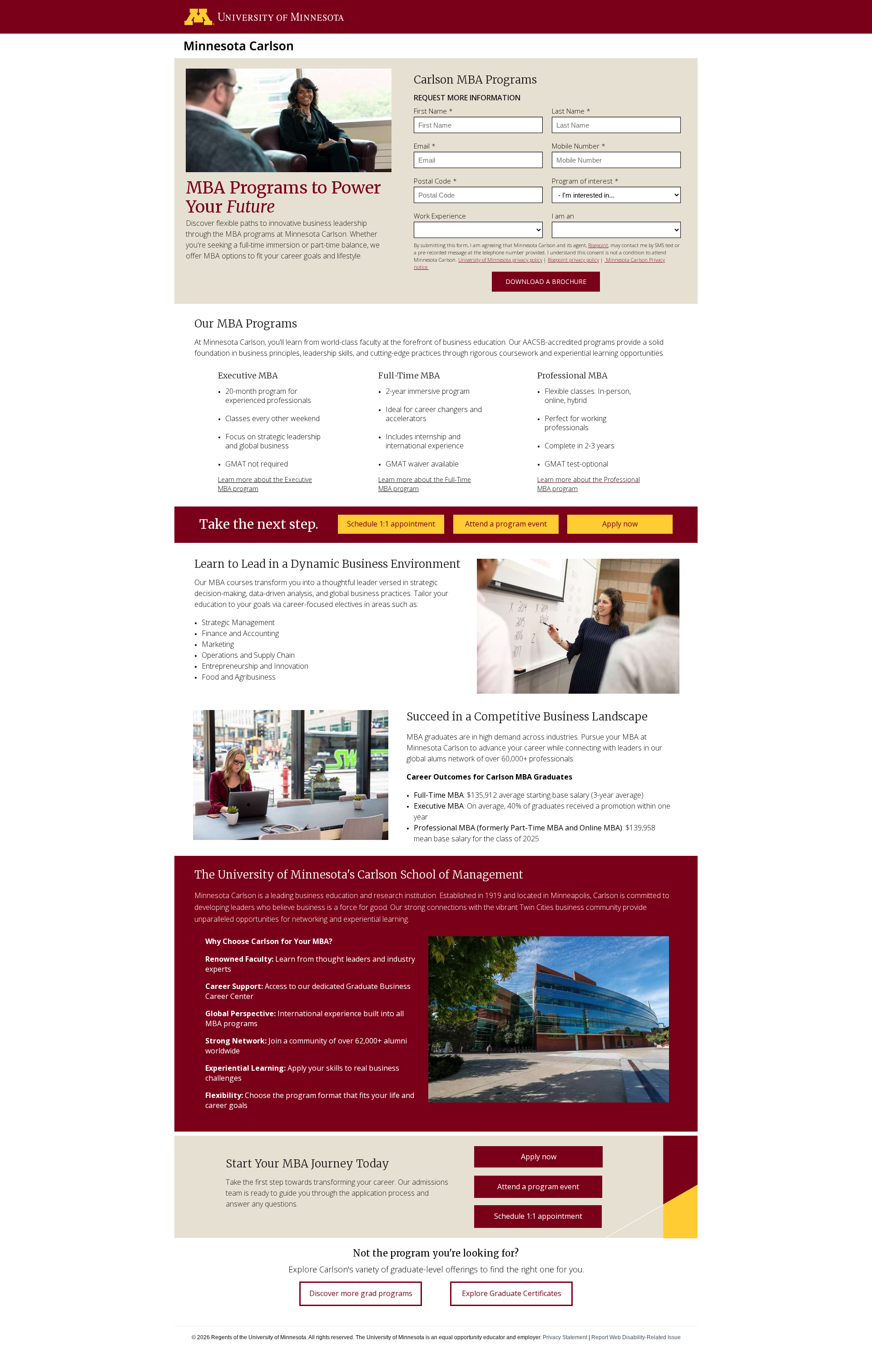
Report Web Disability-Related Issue (636, 1337)
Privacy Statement (565, 1337)
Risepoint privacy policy (573, 259)
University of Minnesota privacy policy (500, 259)
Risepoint (598, 245)
